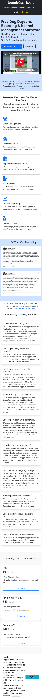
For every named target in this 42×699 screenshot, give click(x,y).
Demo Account (32, 7)
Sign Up (25, 12)
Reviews (22, 7)
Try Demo (29, 46)
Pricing (7, 7)
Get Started (21, 589)
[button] (32, 677)
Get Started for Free (12, 46)
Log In (16, 12)
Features (14, 7)
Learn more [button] (16, 696)
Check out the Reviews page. (24, 308)
